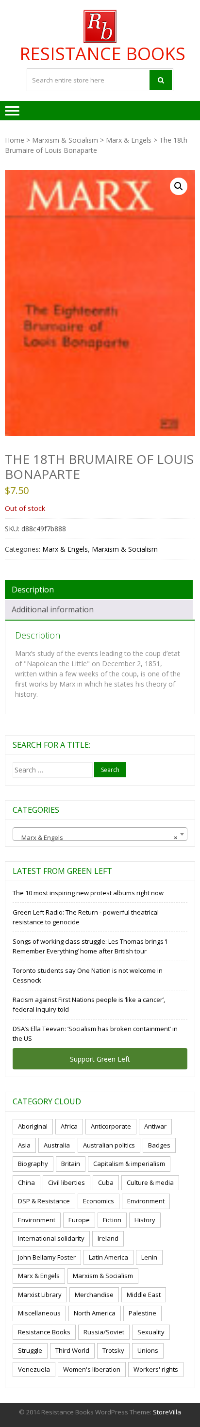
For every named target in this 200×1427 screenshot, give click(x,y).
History (144, 1219)
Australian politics (109, 1145)
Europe (79, 1219)
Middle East (144, 1294)
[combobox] (100, 834)
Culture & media (150, 1182)
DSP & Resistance (44, 1201)
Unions (147, 1350)
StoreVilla (167, 1412)
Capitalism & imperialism (129, 1163)
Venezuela (34, 1369)
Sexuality (151, 1332)
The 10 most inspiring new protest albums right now (88, 892)
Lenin (149, 1257)
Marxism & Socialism (65, 140)
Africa (69, 1126)
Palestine (142, 1313)
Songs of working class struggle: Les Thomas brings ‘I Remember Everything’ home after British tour (90, 946)
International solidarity (51, 1238)
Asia (24, 1145)
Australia (57, 1145)
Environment (146, 1201)
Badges (159, 1145)
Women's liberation (91, 1369)
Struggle (30, 1350)
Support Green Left (100, 1059)
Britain (70, 1163)
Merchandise (94, 1294)
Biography (33, 1163)
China (26, 1182)
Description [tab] (33, 589)
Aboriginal (33, 1126)
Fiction (112, 1219)
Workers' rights (155, 1369)
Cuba (106, 1182)
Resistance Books (102, 54)
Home (14, 140)
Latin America (108, 1257)
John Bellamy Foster (47, 1257)
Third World (72, 1350)
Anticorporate (111, 1126)
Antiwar (155, 1126)
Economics (98, 1201)
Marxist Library (40, 1294)
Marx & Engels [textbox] (97, 837)
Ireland (108, 1238)
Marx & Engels (128, 140)
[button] (178, 186)
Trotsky (113, 1350)
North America (95, 1313)
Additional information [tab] (53, 609)
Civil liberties (66, 1182)
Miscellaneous (39, 1313)
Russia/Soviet (103, 1332)
